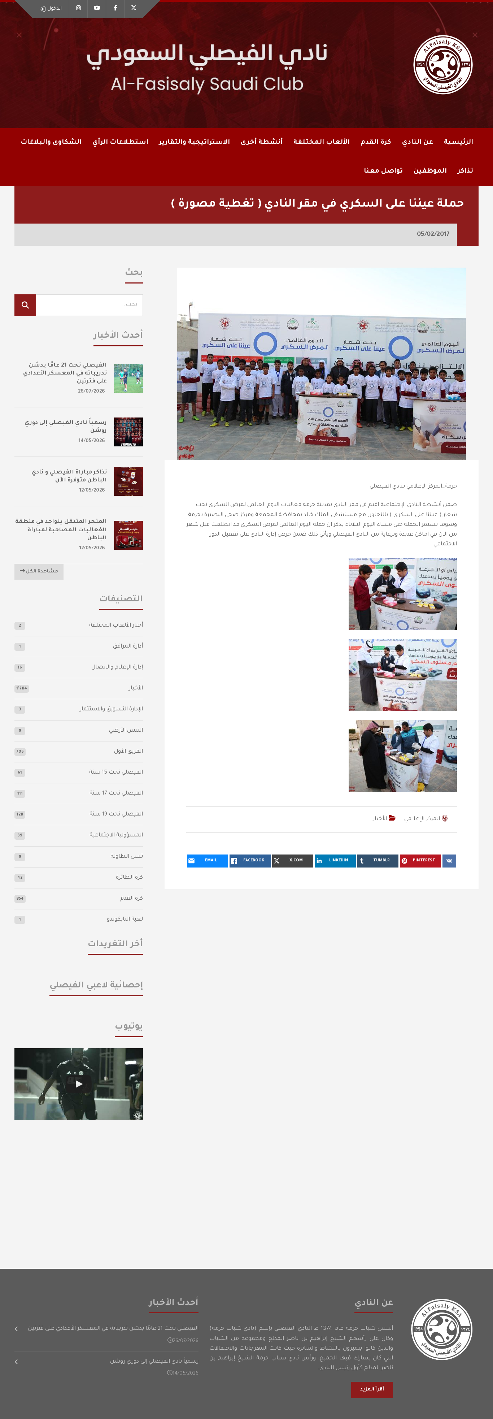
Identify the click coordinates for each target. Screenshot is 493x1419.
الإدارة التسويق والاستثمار (111, 709)
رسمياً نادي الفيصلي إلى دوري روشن (154, 1362)
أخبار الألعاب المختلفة (116, 626)
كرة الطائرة (129, 878)
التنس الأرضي (126, 731)
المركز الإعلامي (422, 819)
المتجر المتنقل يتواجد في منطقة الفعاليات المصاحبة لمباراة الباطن (61, 530)
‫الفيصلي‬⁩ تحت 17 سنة (116, 794)
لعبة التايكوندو (125, 920)
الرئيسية (458, 142)
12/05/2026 (92, 490)
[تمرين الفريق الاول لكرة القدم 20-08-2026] (78, 1084)
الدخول (54, 9)
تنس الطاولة (126, 857)
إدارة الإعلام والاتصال (117, 668)
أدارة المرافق (128, 647)
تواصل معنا (383, 171)
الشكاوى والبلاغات (51, 142)
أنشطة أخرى (262, 142)
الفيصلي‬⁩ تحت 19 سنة (116, 815)
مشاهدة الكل (41, 571)
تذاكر (465, 171)
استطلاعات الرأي (120, 142)
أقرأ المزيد (372, 1389)
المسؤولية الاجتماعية (116, 835)
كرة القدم (131, 899)
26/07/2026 (91, 391)
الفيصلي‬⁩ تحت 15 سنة (116, 773)
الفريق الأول (128, 752)
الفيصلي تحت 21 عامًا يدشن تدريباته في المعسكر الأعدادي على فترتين (65, 374)
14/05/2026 (92, 441)
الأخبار (380, 819)
